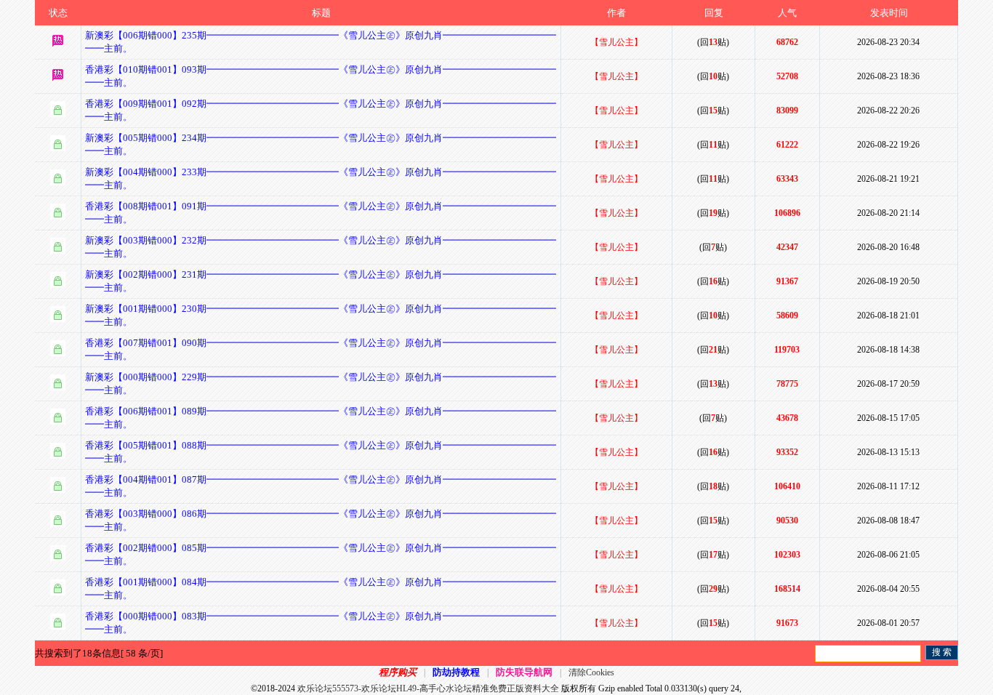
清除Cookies (591, 672)
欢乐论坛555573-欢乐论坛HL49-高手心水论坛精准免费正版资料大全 (428, 688)
